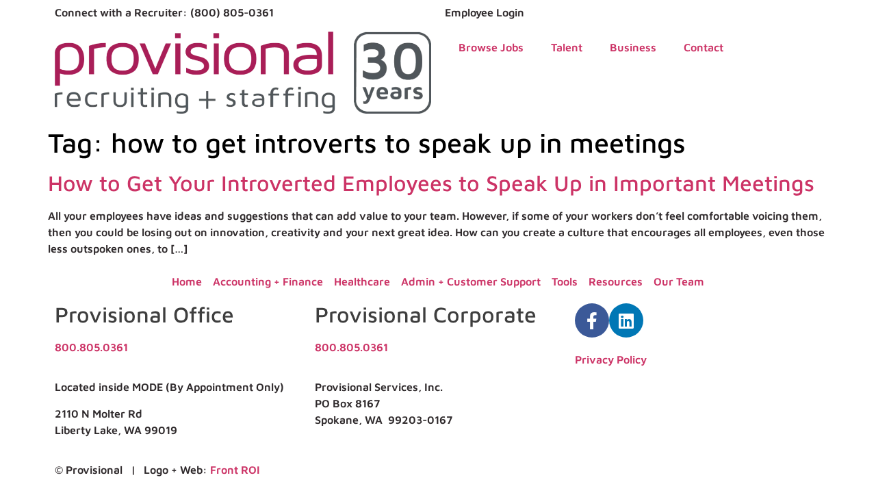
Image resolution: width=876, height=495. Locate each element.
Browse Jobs (491, 47)
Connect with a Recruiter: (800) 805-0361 (164, 12)
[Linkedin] (626, 320)
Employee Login (484, 12)
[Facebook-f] (592, 320)
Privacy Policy (611, 359)
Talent (566, 47)
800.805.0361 (91, 347)
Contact (703, 47)
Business (633, 47)
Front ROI (235, 470)
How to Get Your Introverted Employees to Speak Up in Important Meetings (431, 183)
